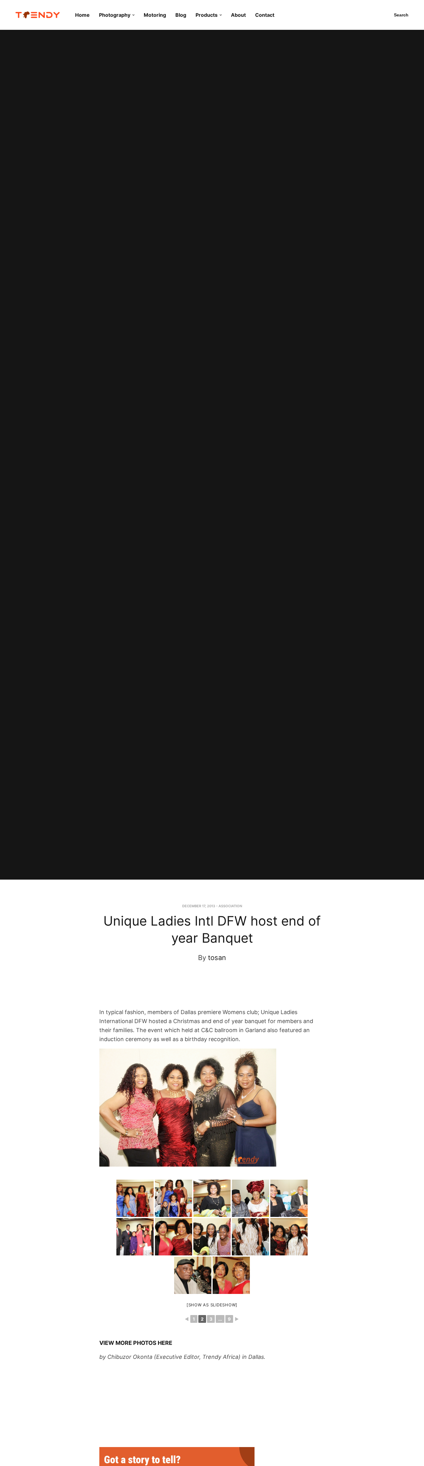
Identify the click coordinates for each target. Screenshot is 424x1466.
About (238, 15)
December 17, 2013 (198, 906)
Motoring (155, 15)
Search (401, 14)
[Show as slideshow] (212, 1304)
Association (230, 906)
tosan (217, 958)
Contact (264, 15)
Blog (180, 15)
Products (207, 15)
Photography (114, 15)
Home (82, 15)
